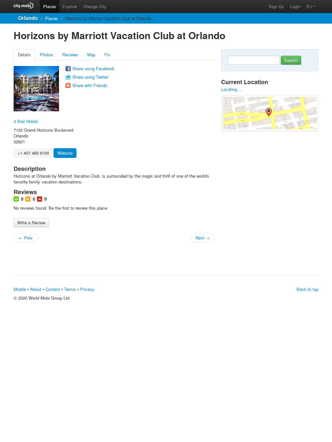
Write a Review (31, 222)
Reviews (70, 54)
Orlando (28, 18)
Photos (46, 54)
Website (65, 153)
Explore (70, 6)
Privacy (87, 289)
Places (49, 6)
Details (24, 54)
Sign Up (276, 6)
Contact (52, 289)
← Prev (25, 238)
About (35, 289)
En (309, 6)
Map (91, 54)
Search (291, 60)
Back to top (307, 289)
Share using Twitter (90, 77)
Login (295, 6)
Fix (107, 54)
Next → (203, 238)
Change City (94, 6)
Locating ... (231, 89)
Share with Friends (89, 85)
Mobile (20, 289)
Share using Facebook (93, 68)
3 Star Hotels (26, 121)
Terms (70, 289)
